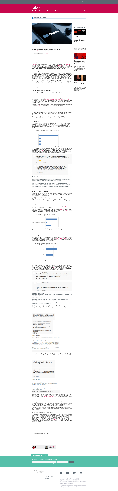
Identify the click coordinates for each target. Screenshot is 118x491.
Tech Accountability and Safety (79, 24)
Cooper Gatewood (40, 50)
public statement (68, 206)
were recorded (55, 60)
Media (56, 10)
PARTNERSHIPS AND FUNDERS (50, 471)
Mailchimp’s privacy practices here (54, 463)
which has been (46, 396)
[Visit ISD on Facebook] (61, 473)
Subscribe (71, 461)
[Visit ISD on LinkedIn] (81, 473)
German (46, 53)
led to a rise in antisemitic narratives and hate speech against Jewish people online (56, 56)
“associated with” (57, 419)
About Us (34, 10)
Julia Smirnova (34, 50)
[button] (85, 10)
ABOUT (46, 469)
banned (67, 210)
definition (39, 105)
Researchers (34, 64)
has (65, 210)
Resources (63, 10)
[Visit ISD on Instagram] (74, 473)
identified (51, 396)
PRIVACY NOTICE (48, 474)
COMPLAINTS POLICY (49, 476)
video (42, 150)
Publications (50, 10)
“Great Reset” (39, 233)
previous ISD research (57, 263)
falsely (54, 267)
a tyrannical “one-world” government (61, 238)
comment (38, 355)
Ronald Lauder (68, 64)
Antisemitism (76, 24)
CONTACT (47, 478)
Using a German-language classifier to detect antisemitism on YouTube (57, 99)
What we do (42, 10)
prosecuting (62, 209)
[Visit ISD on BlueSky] (67, 473)
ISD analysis (60, 65)
